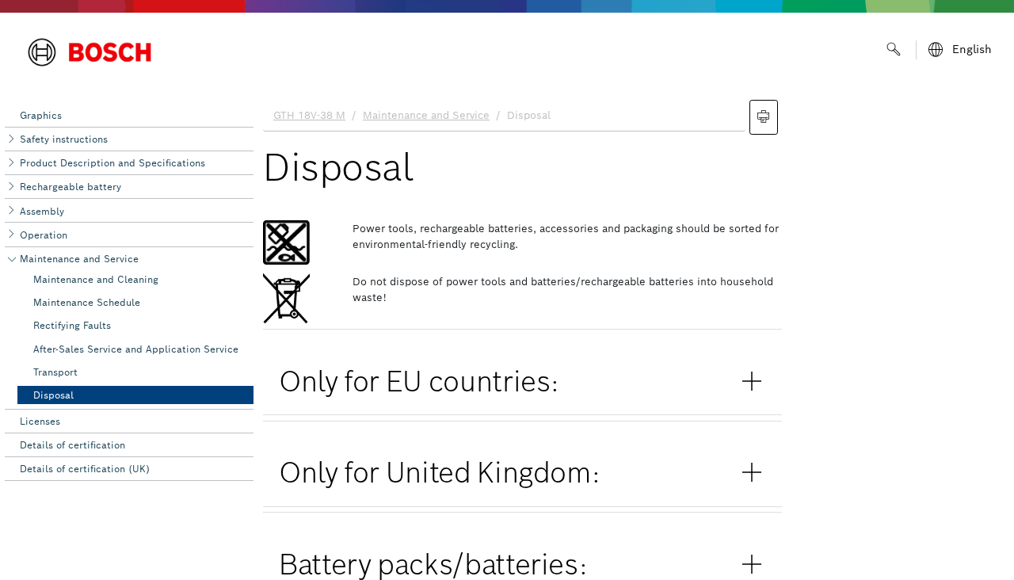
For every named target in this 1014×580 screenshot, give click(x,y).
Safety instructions (64, 139)
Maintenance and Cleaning (95, 279)
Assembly (42, 211)
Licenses (40, 421)
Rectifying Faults (72, 325)
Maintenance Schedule (86, 302)
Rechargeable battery (70, 187)
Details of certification (72, 445)
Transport (55, 372)
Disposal (53, 395)
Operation (43, 235)
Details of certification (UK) (85, 469)
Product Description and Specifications (112, 163)
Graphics (41, 115)
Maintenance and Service (79, 259)
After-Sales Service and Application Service (135, 349)
